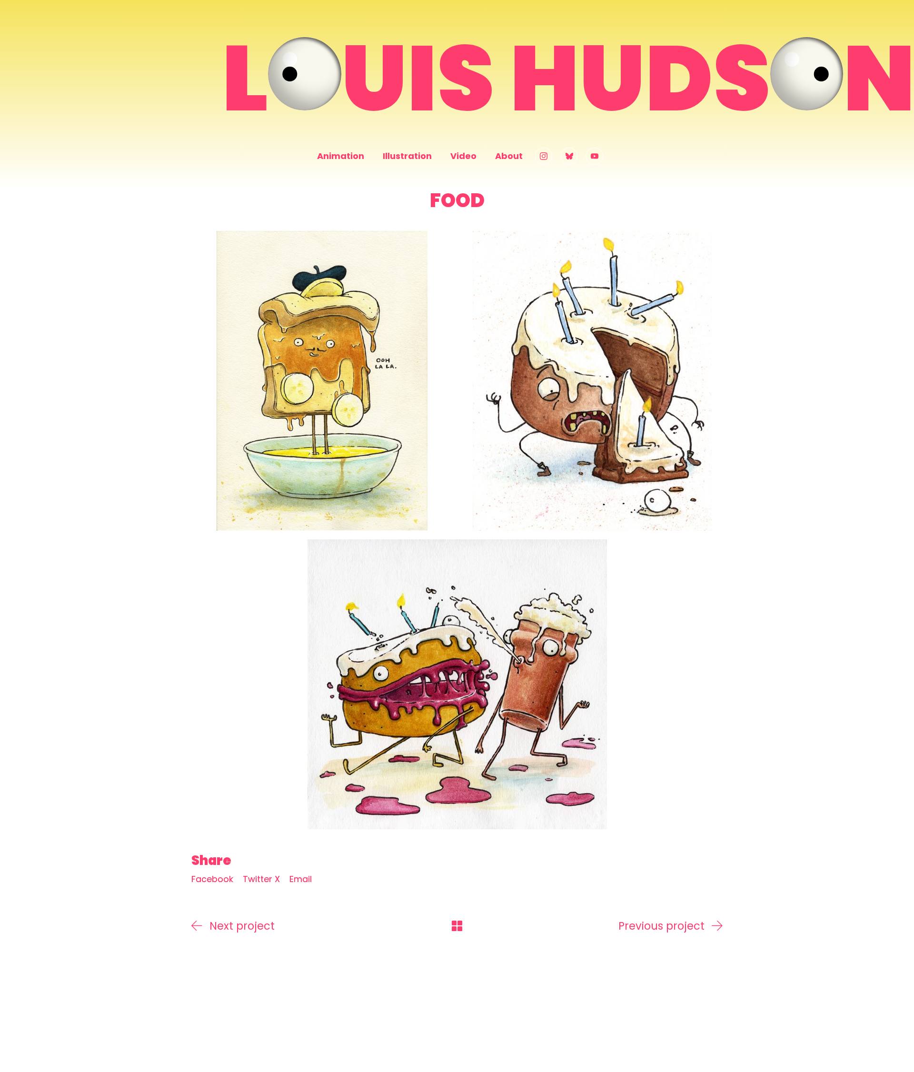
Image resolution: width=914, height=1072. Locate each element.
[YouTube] (594, 156)
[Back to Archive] (457, 926)
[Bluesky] (569, 156)
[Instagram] (544, 156)
